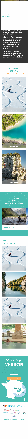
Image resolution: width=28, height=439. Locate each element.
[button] (17, 15)
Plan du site (16, 419)
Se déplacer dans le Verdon (14, 379)
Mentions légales (8, 419)
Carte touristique (14, 373)
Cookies (21, 419)
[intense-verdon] (5, 15)
